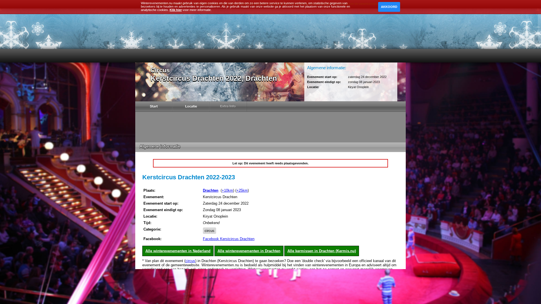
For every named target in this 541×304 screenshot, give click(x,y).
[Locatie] (191, 107)
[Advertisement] (270, 127)
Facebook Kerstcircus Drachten (228, 239)
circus (209, 231)
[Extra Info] (228, 107)
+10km (227, 190)
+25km (242, 190)
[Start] (153, 107)
